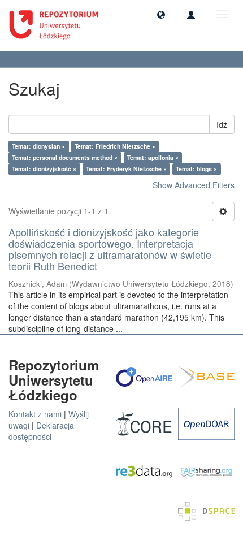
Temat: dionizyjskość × (44, 169)
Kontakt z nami (35, 414)
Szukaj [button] (28, 59)
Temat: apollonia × (153, 157)
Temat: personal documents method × (65, 157)
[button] (161, 14)
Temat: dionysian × (38, 146)
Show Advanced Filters (194, 185)
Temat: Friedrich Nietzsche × (115, 146)
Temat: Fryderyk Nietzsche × (126, 169)
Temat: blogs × (196, 169)
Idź (221, 124)
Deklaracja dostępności (41, 431)
